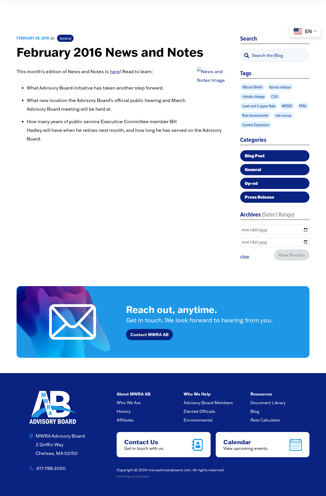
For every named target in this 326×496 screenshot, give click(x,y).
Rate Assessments (255, 115)
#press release (280, 87)
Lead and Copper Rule (258, 106)
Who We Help (197, 394)
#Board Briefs (252, 87)
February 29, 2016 (33, 38)
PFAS (303, 106)
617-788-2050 (51, 468)
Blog (254, 411)
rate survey (283, 115)
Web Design (124, 476)
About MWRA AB (134, 394)
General (65, 38)
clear (245, 256)
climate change (253, 96)
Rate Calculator (265, 420)
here (115, 71)
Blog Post (255, 155)
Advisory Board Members (208, 402)
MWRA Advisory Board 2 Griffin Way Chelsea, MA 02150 (60, 444)
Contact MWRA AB (149, 334)
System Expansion (255, 125)
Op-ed (251, 183)
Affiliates (125, 420)
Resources (261, 394)
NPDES (287, 106)
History (124, 411)
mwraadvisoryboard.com (169, 470)
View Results (291, 255)
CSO (274, 96)
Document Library (268, 402)
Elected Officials (199, 411)
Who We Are (129, 402)
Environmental (198, 420)
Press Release (259, 197)
